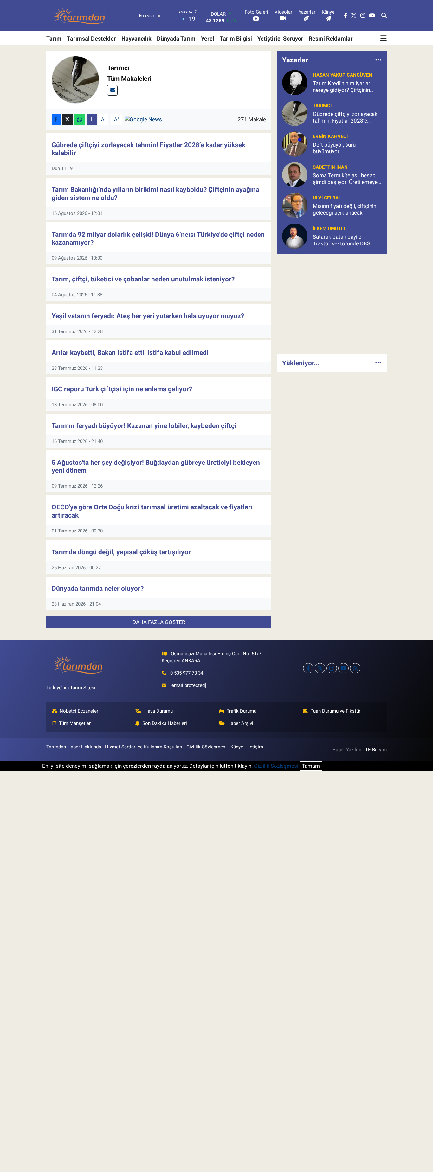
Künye (236, 747)
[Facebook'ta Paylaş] (56, 119)
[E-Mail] (112, 90)
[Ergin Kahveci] (294, 143)
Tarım (53, 38)
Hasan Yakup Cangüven (342, 75)
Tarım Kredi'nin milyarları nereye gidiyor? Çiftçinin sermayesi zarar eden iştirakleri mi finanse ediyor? (346, 87)
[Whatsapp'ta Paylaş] (79, 119)
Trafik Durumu (241, 711)
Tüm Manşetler (75, 723)
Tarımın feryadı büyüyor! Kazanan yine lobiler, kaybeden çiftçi (144, 426)
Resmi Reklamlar (331, 38)
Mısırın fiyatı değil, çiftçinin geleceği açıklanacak (344, 209)
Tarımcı (322, 106)
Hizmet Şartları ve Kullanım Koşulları (143, 747)
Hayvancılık (136, 38)
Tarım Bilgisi (236, 38)
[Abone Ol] (143, 119)
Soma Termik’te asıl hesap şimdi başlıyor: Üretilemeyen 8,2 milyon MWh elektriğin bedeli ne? (346, 179)
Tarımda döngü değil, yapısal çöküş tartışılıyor (121, 552)
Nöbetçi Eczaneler (79, 711)
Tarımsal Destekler (91, 38)
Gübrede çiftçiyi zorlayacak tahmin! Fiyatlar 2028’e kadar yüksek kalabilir (345, 117)
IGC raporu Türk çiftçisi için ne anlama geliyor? (122, 389)
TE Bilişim (376, 750)
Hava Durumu (158, 711)
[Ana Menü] (383, 38)
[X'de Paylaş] (67, 119)
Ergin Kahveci (330, 136)
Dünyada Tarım (176, 38)
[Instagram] (331, 668)
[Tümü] (378, 60)
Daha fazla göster (158, 622)
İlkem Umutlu (330, 228)
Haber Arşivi (240, 723)
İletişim (255, 747)
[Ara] (384, 16)
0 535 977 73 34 (186, 673)
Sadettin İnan (330, 167)
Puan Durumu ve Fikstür (335, 711)
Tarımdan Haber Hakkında (73, 747)
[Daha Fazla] (92, 119)
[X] (320, 668)
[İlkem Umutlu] (294, 235)
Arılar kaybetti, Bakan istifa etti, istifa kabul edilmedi (130, 352)
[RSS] (355, 668)
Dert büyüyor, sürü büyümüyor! (334, 148)
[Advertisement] (332, 304)
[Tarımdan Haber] (79, 15)
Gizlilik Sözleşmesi (206, 747)
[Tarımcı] (294, 113)
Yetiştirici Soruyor (280, 38)
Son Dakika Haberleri (164, 723)
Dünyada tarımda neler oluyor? (98, 588)
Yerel (207, 38)
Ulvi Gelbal (327, 198)
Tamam (311, 766)
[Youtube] (343, 668)
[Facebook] (308, 668)
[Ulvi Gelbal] (294, 205)
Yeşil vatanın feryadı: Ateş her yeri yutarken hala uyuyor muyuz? (148, 316)
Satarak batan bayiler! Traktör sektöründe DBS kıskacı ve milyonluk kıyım (343, 240)
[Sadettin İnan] (294, 174)
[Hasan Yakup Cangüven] (294, 82)
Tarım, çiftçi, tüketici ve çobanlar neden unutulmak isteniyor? (143, 279)
